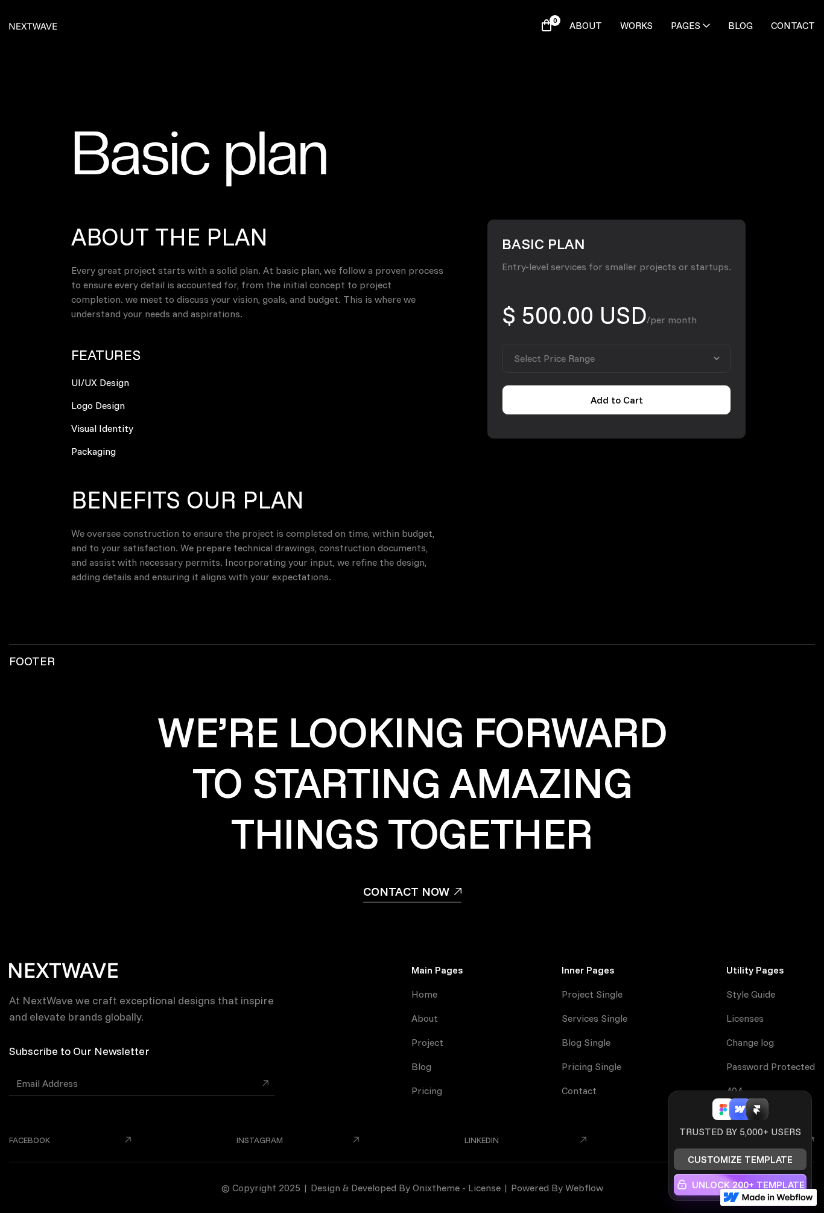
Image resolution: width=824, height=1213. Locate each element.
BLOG (740, 25)
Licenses (745, 1018)
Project (427, 1042)
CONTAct (793, 25)
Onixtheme (436, 1188)
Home (424, 994)
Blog (421, 1066)
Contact (579, 1091)
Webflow (584, 1188)
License (484, 1188)
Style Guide (750, 994)
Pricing (426, 1091)
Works (636, 25)
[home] (33, 25)
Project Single (592, 994)
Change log (750, 1042)
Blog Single (586, 1042)
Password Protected (770, 1066)
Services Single (594, 1018)
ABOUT (585, 25)
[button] (546, 25)
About (424, 1018)
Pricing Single (591, 1066)
